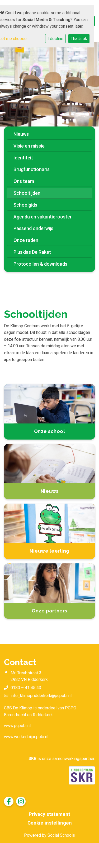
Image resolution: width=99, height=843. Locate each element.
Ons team (23, 181)
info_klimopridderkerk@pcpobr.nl (41, 695)
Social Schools (61, 835)
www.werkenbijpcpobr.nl (26, 736)
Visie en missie (29, 146)
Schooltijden (26, 193)
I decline (55, 38)
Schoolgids (25, 205)
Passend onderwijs (33, 228)
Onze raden (25, 240)
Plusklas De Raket (32, 252)
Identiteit (23, 157)
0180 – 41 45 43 (26, 687)
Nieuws (21, 134)
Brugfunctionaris (31, 169)
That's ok (79, 38)
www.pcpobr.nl (17, 725)
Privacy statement (49, 814)
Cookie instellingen (49, 823)
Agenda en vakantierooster (42, 217)
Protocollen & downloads (40, 264)
